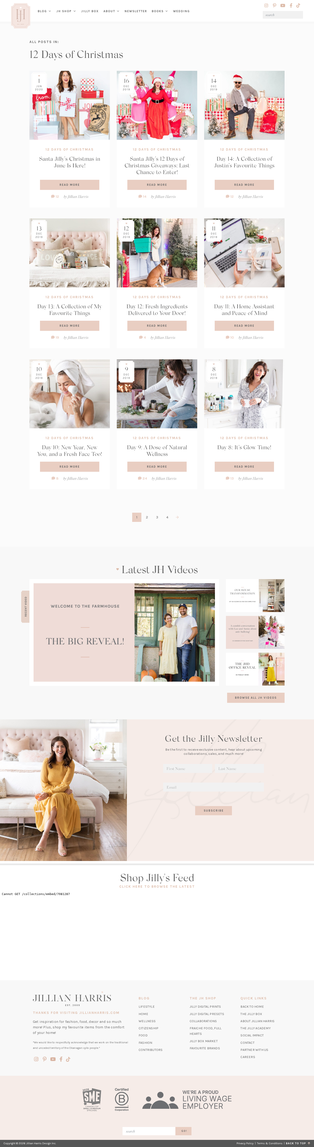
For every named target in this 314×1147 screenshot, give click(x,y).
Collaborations (203, 1021)
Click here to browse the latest (157, 886)
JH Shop (64, 11)
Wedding (181, 11)
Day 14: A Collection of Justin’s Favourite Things (244, 162)
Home (143, 1014)
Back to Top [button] (297, 1143)
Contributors (151, 1050)
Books (158, 11)
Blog (42, 11)
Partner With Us (254, 1050)
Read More (70, 184)
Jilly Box (91, 14)
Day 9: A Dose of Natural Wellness (157, 450)
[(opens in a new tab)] (124, 632)
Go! (184, 1131)
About (109, 11)
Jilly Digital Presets (207, 1014)
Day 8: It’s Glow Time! (244, 447)
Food (143, 1035)
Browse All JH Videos (256, 697)
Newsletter (136, 11)
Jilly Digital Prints (205, 1007)
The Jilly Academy (255, 1028)
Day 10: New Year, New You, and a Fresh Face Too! (69, 450)
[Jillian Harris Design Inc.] (80, 998)
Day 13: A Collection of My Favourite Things (69, 309)
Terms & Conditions (270, 1143)
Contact (247, 1043)
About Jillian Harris (257, 1021)
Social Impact (252, 1035)
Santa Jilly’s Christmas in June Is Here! (69, 162)
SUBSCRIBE (214, 810)
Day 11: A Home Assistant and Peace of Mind (244, 309)
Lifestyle (147, 1007)
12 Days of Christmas (70, 149)
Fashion (145, 1043)
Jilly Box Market (204, 1041)
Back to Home (252, 1007)
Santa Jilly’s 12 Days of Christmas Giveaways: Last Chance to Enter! (157, 165)
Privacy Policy (245, 1143)
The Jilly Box (251, 1014)
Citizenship (148, 1028)
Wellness (147, 1021)
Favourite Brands (205, 1048)
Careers (247, 1057)
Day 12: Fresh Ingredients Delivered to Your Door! (157, 309)
